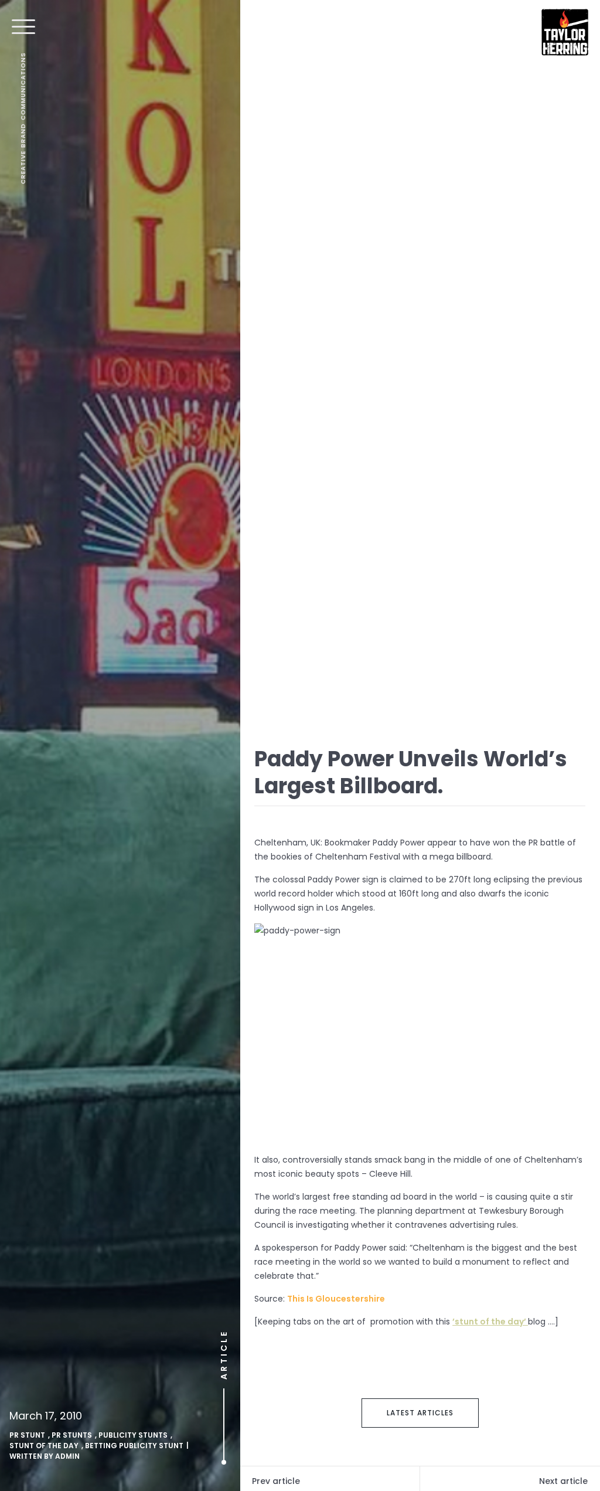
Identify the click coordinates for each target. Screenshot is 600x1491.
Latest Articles (420, 1413)
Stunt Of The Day (44, 1446)
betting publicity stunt (134, 1446)
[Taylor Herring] (564, 32)
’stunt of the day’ (490, 1321)
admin (67, 1456)
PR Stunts (72, 1435)
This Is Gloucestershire (336, 1299)
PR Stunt (27, 1435)
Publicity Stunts (133, 1435)
